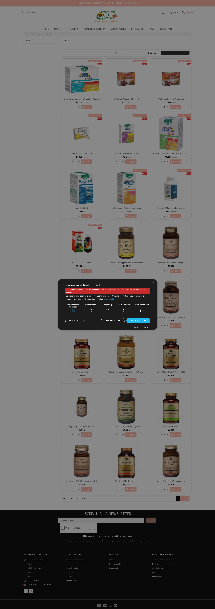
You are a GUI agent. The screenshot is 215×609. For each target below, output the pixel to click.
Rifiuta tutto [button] (113, 320)
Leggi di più (109, 299)
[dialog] (107, 304)
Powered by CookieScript (141, 327)
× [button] (153, 282)
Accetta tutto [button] (138, 320)
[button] (75, 320)
